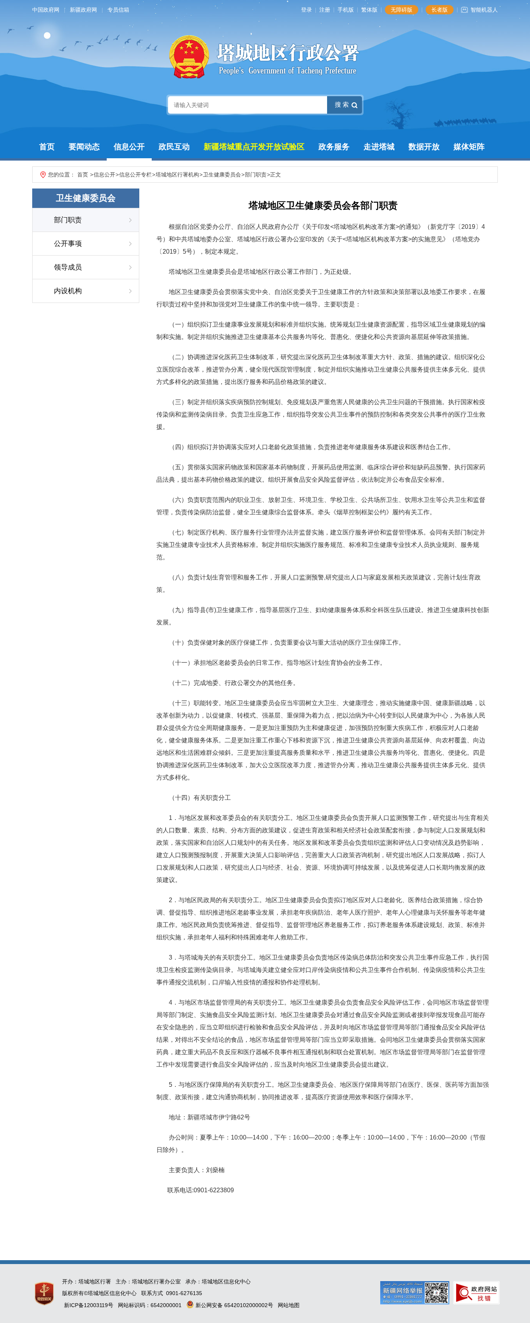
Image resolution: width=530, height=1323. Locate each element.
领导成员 (68, 267)
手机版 (346, 10)
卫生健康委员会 (222, 174)
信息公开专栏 (135, 174)
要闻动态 (84, 146)
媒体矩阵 (469, 146)
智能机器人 (484, 10)
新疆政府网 (83, 10)
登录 (306, 10)
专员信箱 (118, 10)
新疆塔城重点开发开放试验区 (254, 146)
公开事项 (68, 243)
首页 (47, 146)
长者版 (439, 10)
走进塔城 (379, 146)
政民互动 (174, 146)
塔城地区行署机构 (177, 174)
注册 (324, 10)
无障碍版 (401, 10)
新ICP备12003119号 (88, 1305)
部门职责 (256, 174)
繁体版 (369, 10)
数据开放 (424, 146)
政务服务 (334, 146)
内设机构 (68, 291)
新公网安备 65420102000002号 (233, 1305)
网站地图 (289, 1305)
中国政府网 (45, 10)
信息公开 (129, 146)
